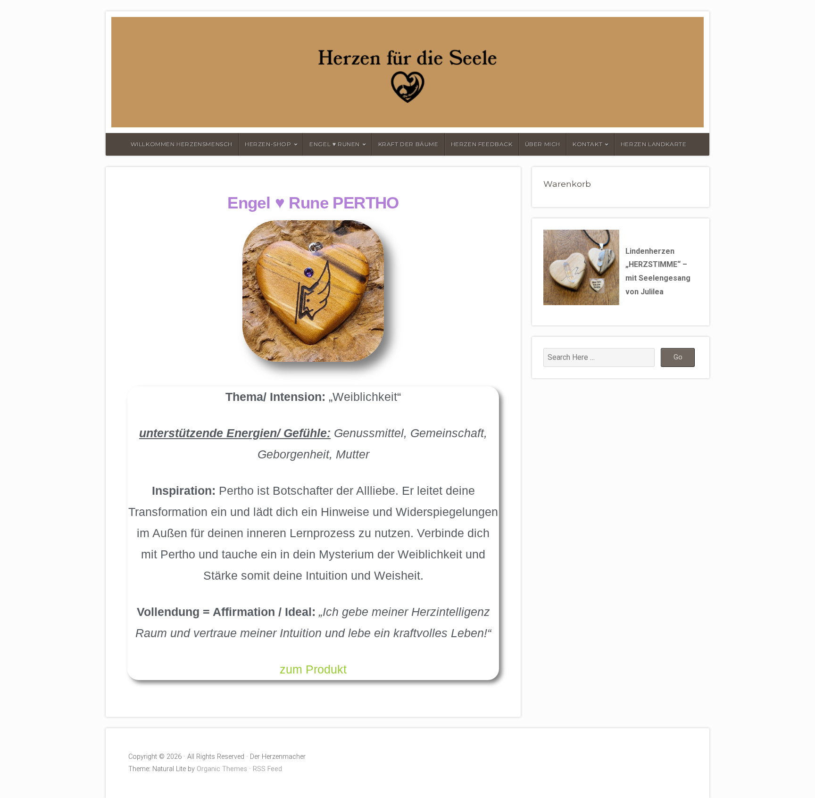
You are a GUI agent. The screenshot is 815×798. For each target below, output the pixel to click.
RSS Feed (267, 769)
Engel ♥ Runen (334, 144)
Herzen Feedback (482, 144)
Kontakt (587, 144)
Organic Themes (222, 769)
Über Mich (542, 144)
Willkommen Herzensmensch (182, 144)
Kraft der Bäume (408, 144)
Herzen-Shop (268, 144)
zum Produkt (313, 669)
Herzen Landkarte (654, 144)
